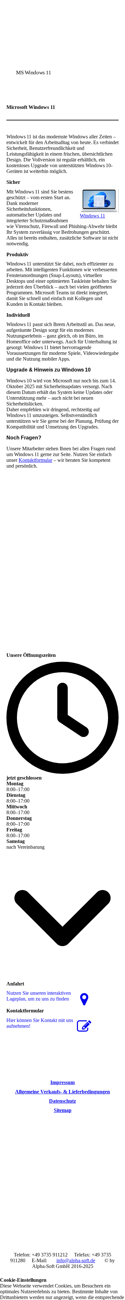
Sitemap (62, 1110)
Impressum (62, 1082)
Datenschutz (62, 1101)
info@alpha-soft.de (75, 1260)
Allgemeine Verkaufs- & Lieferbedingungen (62, 1091)
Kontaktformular (35, 460)
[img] (62, 46)
